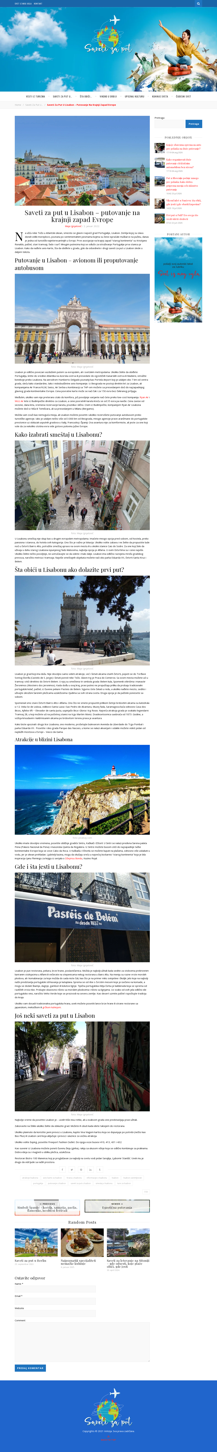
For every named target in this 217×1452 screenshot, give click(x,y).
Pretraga (159, 117)
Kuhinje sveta (160, 96)
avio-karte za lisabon (52, 1177)
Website (19, 1308)
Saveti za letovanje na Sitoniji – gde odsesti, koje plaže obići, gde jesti (128, 1263)
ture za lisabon (124, 1183)
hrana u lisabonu (74, 1177)
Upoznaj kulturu (134, 96)
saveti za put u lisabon (81, 1183)
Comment (20, 1320)
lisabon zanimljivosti (132, 1177)
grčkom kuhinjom (52, 1007)
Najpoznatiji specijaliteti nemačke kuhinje (78, 1262)
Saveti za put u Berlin (30, 1260)
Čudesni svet (183, 96)
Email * (18, 1296)
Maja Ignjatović (73, 226)
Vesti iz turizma (35, 96)
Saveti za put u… (62, 96)
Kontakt (38, 3)
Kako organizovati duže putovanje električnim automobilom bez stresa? (180, 163)
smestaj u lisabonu (104, 1183)
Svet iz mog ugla (23, 3)
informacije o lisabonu (97, 1177)
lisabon (115, 1177)
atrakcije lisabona (30, 1177)
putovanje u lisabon (57, 1183)
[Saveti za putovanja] (108, 34)
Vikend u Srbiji (108, 96)
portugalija (38, 1183)
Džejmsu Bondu (73, 858)
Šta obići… (86, 96)
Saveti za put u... (34, 104)
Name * (19, 1283)
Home (18, 104)
